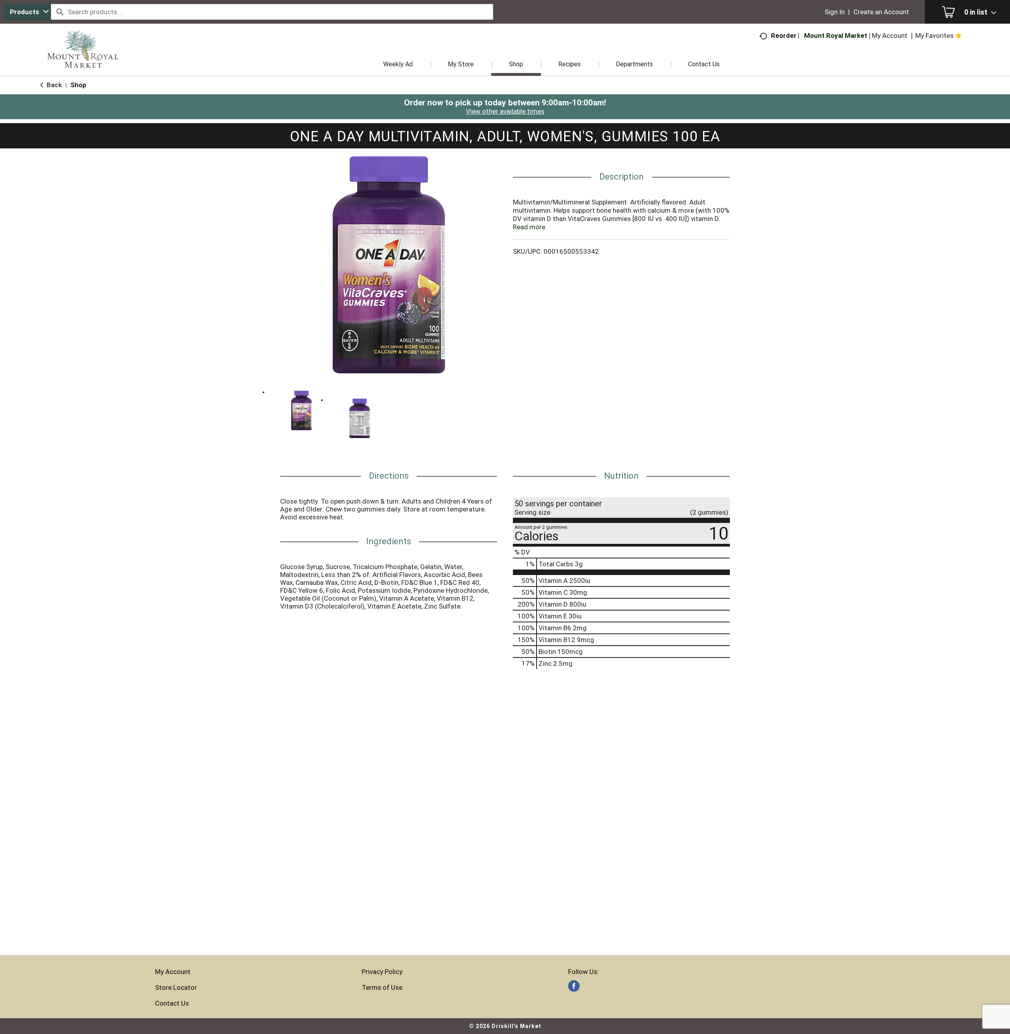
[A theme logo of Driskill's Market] (82, 59)
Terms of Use (382, 987)
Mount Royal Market (835, 35)
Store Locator (176, 987)
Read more (529, 227)
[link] (574, 986)
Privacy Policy (382, 972)
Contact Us (172, 1003)
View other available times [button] (505, 111)
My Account (173, 972)
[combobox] (27, 12)
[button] (301, 410)
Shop (78, 85)
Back (53, 85)
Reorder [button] (784, 35)
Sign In (835, 12)
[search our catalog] (59, 12)
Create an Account (881, 12)
